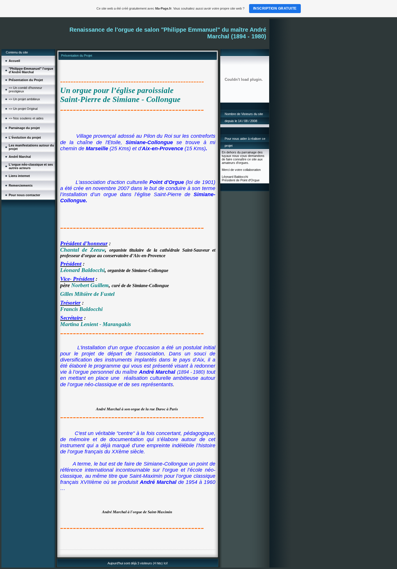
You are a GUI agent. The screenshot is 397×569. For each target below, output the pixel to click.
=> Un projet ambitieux (24, 99)
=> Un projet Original (23, 108)
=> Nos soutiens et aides (26, 118)
